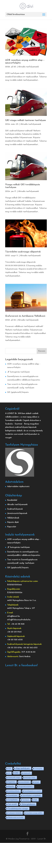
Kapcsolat (11, 527)
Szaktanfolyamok (15, 509)
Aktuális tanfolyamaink (28, 67)
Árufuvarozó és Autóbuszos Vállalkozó (25, 316)
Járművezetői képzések (17, 513)
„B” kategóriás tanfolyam (18, 372)
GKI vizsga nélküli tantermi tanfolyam (25, 120)
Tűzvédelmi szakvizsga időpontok (23, 252)
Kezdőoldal (12, 500)
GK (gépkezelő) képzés (18, 392)
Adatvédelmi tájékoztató (18, 486)
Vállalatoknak (13, 518)
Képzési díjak (13, 522)
